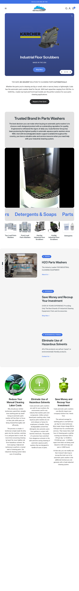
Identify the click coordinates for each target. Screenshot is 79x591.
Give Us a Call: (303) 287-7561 (39, 2)
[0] (72, 8)
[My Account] (69, 8)
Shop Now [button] (39, 70)
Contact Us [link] (45, 356)
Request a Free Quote (39, 101)
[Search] (66, 8)
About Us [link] (45, 274)
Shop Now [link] (45, 315)
